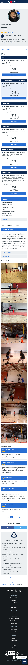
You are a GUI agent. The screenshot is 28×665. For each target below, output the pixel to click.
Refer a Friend (14, 607)
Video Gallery (14, 600)
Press (14, 643)
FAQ (14, 613)
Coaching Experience (8, 229)
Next (20, 517)
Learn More (7, 37)
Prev (8, 517)
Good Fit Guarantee (14, 618)
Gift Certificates (14, 605)
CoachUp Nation (14, 598)
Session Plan (6, 256)
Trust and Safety (14, 620)
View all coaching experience (11, 43)
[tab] (14, 199)
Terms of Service (18, 660)
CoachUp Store (14, 632)
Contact (14, 647)
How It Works (14, 616)
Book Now (14, 75)
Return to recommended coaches (9, 6)
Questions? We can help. (14, 578)
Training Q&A (14, 602)
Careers (14, 645)
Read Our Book (14, 629)
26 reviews (10, 32)
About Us (14, 638)
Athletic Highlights (7, 253)
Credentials (5, 199)
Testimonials (14, 623)
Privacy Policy (9, 660)
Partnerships (14, 640)
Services (5, 219)
